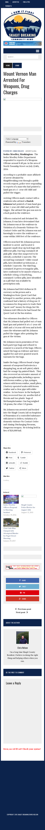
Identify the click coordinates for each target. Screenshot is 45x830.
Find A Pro (26, 2)
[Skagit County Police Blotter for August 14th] (29, 499)
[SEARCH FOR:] (22, 56)
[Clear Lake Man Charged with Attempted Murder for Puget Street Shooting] (11, 522)
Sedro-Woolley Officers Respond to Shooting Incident (10, 509)
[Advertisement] (22, 787)
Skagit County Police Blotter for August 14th (28, 507)
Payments (8, 6)
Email (7, 2)
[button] (22, 111)
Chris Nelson (18, 151)
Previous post (24, 609)
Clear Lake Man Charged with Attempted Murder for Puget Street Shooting (10, 533)
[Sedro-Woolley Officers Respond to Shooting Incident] (11, 499)
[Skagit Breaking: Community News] (22, 26)
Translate (26, 142)
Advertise (15, 2)
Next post (20, 612)
